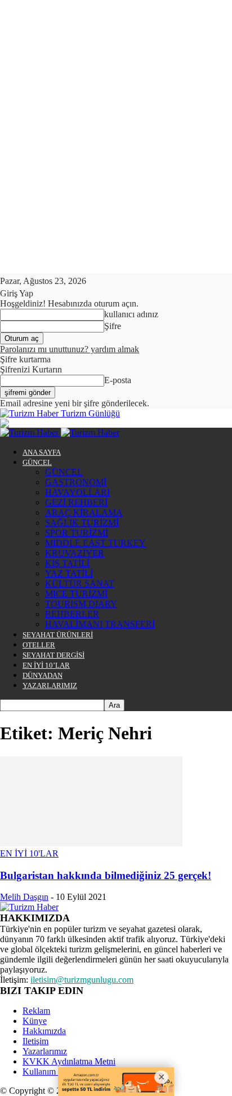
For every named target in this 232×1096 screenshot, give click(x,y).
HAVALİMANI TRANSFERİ (100, 624)
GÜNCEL (37, 462)
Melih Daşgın (24, 897)
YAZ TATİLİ (69, 573)
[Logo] (30, 432)
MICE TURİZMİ (76, 593)
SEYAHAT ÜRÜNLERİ (58, 635)
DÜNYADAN (43, 675)
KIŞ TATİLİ (67, 563)
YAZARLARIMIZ (50, 685)
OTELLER (39, 645)
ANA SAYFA (42, 452)
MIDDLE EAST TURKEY (95, 543)
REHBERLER (72, 614)
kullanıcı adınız (131, 314)
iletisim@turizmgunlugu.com (81, 979)
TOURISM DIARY (81, 604)
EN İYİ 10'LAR (29, 853)
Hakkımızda (44, 1031)
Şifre (112, 326)
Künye (35, 1021)
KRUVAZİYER (74, 553)
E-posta (117, 380)
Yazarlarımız (45, 1051)
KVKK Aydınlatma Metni (69, 1061)
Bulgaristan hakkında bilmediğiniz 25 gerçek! (105, 875)
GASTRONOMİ (75, 482)
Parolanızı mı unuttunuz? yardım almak (69, 349)
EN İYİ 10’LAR (46, 665)
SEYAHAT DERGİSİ (53, 655)
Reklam (36, 1010)
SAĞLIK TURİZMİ (82, 522)
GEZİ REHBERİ (76, 502)
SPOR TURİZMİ (76, 533)
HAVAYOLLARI (77, 492)
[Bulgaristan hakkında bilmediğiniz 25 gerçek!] (91, 843)
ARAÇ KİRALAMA (84, 512)
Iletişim (35, 1041)
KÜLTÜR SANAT (79, 583)
